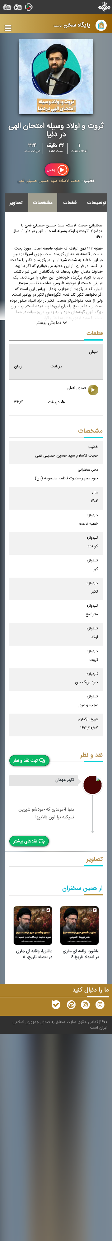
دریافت (54, 402)
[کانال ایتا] (70, 1006)
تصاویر (15, 203)
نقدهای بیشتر (25, 841)
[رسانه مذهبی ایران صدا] (85, 1006)
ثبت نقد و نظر (25, 760)
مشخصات (43, 203)
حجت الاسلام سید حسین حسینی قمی (48, 180)
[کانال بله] (56, 1006)
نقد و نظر (91, 755)
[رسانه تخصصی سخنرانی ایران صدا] (100, 1006)
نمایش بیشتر (49, 323)
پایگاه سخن (72, 25)
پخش (51, 170)
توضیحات (96, 203)
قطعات (70, 203)
